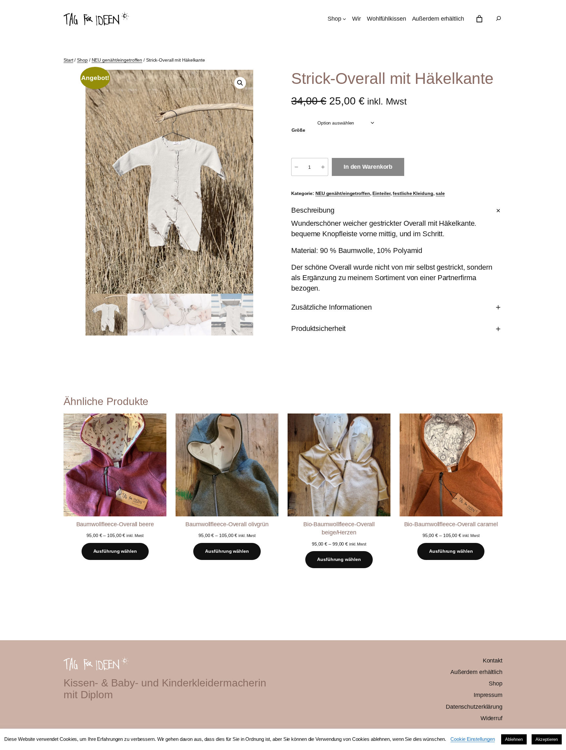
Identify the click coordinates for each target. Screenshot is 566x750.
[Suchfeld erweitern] (498, 19)
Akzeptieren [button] (547, 739)
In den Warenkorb (368, 166)
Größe (298, 130)
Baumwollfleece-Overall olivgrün (227, 524)
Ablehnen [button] (513, 739)
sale (440, 193)
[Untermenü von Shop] (344, 19)
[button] (240, 83)
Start (68, 60)
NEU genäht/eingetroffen (117, 60)
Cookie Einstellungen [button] (472, 739)
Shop (82, 60)
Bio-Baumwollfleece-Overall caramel (451, 524)
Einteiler (381, 193)
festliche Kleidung (413, 193)
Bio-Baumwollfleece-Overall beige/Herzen (339, 528)
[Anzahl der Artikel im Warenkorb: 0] (479, 19)
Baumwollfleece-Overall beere (115, 524)
